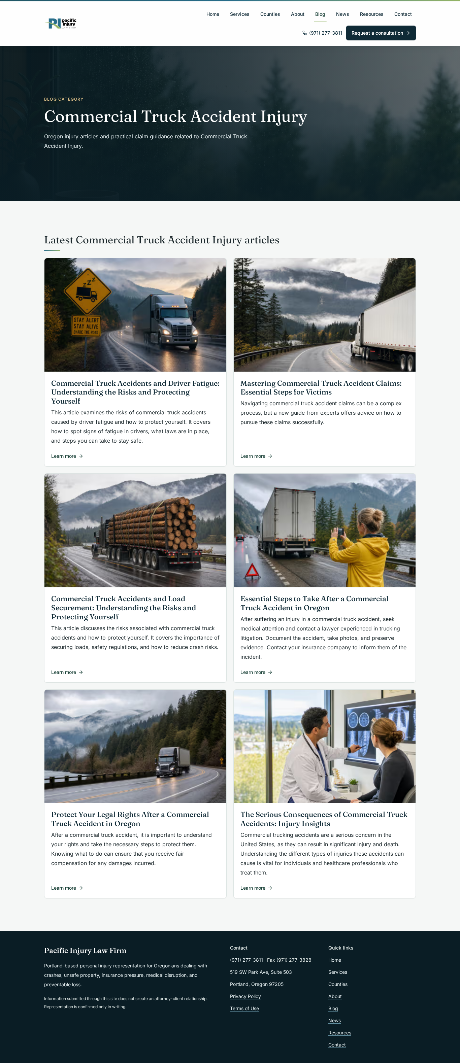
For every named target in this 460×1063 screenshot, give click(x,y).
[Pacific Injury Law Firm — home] (61, 23)
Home (212, 14)
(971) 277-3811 (325, 33)
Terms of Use (244, 1008)
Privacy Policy (245, 996)
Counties (270, 14)
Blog (320, 14)
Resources (372, 14)
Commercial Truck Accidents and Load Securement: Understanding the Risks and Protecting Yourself (123, 607)
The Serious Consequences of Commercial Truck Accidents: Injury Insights (323, 819)
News (342, 14)
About (297, 14)
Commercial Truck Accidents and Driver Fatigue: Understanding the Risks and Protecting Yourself (135, 392)
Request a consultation (377, 33)
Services (240, 14)
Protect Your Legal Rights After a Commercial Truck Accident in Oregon (130, 819)
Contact (403, 14)
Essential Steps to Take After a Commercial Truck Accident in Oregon (314, 603)
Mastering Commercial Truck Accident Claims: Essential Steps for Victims (321, 388)
